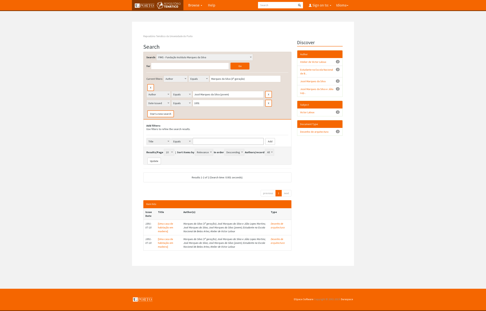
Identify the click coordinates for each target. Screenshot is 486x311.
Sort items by (185, 152)
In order (219, 152)
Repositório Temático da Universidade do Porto (168, 36)
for (148, 66)
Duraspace (347, 299)
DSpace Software (303, 299)
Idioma (341, 5)
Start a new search (160, 114)
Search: (151, 57)
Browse (194, 5)
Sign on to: (320, 5)
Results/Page (154, 152)
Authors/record (254, 152)
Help (211, 5)
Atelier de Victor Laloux (313, 62)
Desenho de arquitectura (278, 225)
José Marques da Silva (313, 81)
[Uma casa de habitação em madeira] (165, 227)
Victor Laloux (307, 112)
